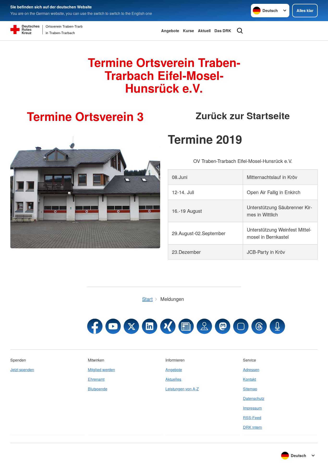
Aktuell (204, 30)
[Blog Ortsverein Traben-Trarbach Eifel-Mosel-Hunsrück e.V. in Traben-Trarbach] (186, 326)
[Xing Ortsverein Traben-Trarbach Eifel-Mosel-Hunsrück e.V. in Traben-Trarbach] (168, 326)
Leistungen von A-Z (182, 389)
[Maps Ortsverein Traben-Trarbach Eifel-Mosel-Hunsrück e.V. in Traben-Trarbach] (204, 326)
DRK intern (252, 427)
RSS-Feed (252, 417)
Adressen (251, 369)
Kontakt (249, 379)
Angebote (170, 30)
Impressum (252, 408)
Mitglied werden (101, 369)
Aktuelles (173, 379)
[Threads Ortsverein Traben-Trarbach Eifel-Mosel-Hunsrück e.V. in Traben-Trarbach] (259, 326)
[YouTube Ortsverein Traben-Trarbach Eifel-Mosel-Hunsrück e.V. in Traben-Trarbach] (113, 326)
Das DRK (222, 30)
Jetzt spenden (22, 369)
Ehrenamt (96, 379)
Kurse (188, 30)
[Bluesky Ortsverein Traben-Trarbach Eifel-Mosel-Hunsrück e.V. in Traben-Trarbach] (241, 326)
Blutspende (97, 389)
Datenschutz (253, 398)
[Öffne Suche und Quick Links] (240, 31)
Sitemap (250, 389)
